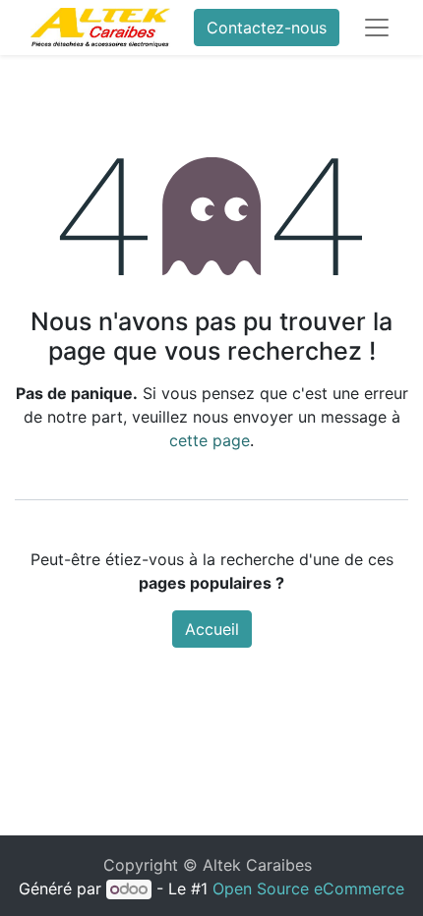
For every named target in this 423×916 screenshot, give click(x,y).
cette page (209, 440)
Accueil (212, 629)
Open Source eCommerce (308, 888)
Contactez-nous (267, 27)
